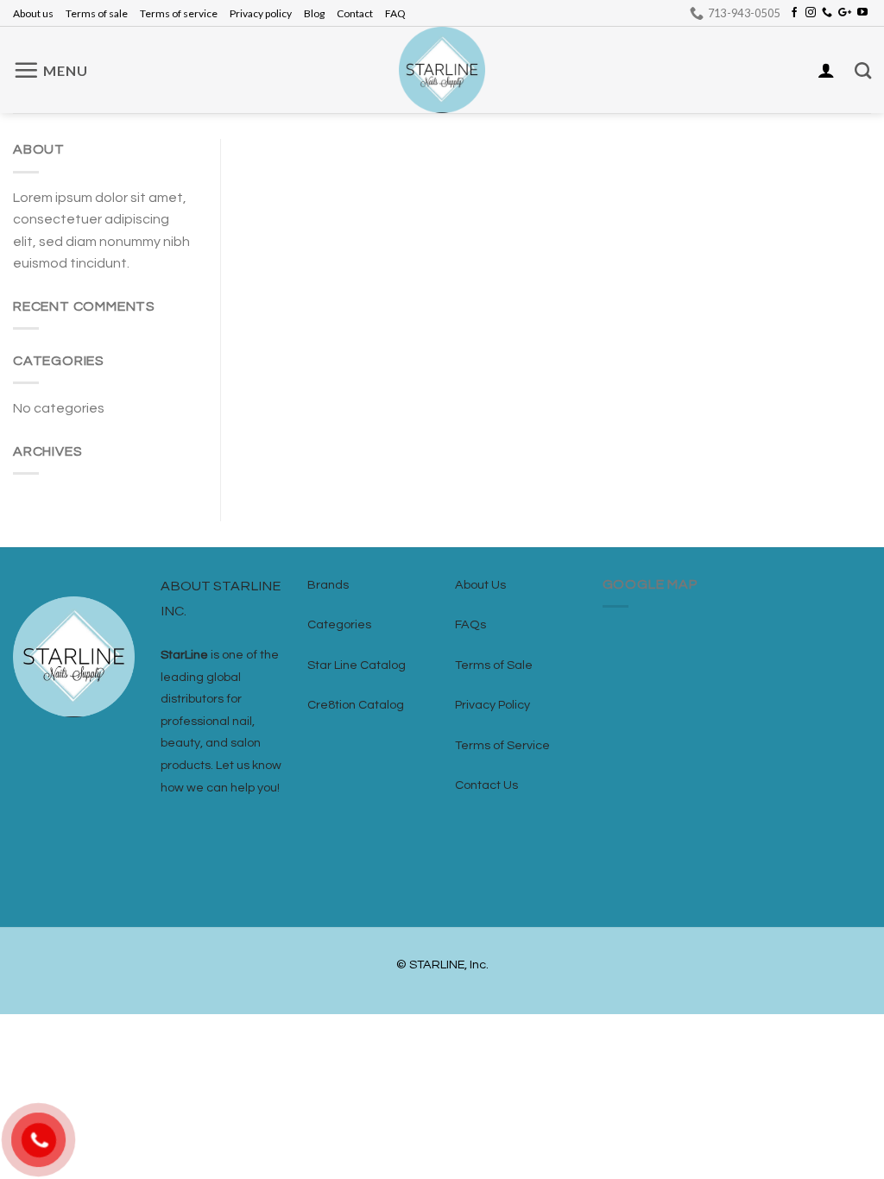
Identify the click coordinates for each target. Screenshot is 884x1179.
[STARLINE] (442, 70)
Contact (355, 13)
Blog (314, 13)
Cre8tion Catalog (355, 704)
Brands (328, 584)
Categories (339, 624)
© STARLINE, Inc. (442, 964)
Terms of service (179, 13)
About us (33, 13)
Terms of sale (97, 13)
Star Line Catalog (356, 665)
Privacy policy (261, 13)
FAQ (395, 13)
